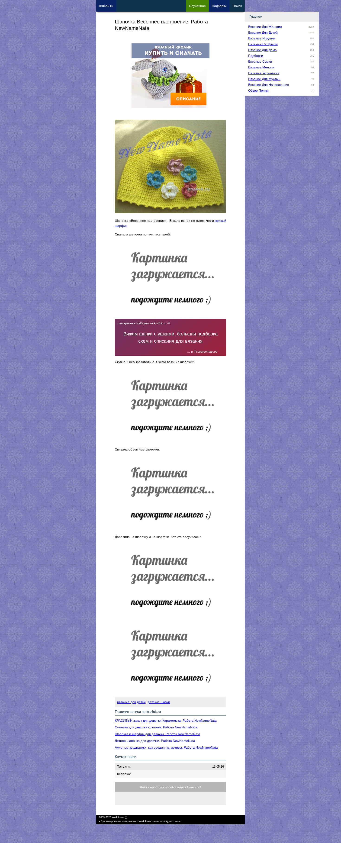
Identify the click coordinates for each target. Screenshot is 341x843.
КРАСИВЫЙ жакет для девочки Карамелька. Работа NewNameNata (166, 720)
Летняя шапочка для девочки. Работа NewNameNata (155, 741)
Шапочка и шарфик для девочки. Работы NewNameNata (157, 734)
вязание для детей (131, 702)
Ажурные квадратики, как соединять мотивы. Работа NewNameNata (166, 747)
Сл (197, 6)
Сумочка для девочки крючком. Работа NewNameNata (156, 727)
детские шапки (159, 702)
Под (219, 6)
